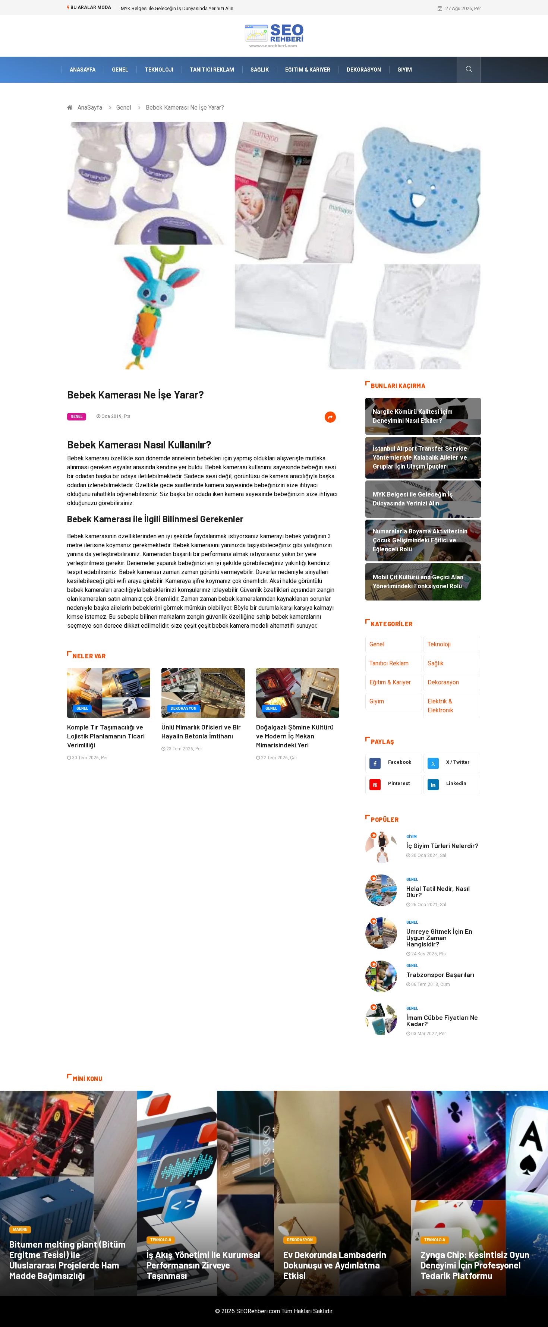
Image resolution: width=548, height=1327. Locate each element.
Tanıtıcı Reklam (212, 70)
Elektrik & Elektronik (440, 706)
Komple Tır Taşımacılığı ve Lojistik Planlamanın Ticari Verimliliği (106, 736)
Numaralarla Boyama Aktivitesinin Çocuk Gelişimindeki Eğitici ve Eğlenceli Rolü (205, 8)
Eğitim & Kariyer (307, 70)
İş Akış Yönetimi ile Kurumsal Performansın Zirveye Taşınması (203, 1265)
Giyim (404, 70)
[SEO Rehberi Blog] (274, 35)
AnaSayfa (82, 70)
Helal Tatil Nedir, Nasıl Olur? (438, 891)
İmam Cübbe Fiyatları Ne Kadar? (442, 1020)
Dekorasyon (364, 70)
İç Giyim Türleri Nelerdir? (442, 845)
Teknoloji (159, 70)
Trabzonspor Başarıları (440, 974)
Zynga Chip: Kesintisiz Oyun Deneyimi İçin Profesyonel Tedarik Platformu (475, 1265)
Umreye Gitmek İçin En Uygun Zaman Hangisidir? (439, 937)
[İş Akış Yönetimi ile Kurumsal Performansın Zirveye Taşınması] (205, 1193)
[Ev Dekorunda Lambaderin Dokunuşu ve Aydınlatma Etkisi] (342, 1193)
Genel (120, 70)
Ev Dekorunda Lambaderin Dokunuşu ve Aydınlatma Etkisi (334, 1265)
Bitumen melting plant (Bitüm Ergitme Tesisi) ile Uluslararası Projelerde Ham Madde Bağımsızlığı (67, 1260)
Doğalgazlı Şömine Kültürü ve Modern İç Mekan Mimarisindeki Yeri (295, 736)
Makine (20, 1229)
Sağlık (260, 70)
